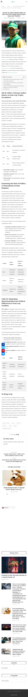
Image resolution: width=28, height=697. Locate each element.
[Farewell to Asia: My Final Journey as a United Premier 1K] (14, 565)
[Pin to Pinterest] (3, 350)
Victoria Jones (11, 18)
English (6, 507)
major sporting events (12, 72)
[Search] (26, 1)
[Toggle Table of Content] (23, 77)
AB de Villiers (6, 423)
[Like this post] (10, 434)
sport (15, 425)
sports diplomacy (7, 428)
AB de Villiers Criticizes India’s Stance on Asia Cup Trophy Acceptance (13, 80)
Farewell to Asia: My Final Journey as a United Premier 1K (14, 576)
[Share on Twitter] (3, 347)
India (10, 425)
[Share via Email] (3, 353)
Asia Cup (18, 423)
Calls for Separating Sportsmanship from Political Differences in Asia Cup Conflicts (13, 86)
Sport (8, 6)
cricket (4, 425)
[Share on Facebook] (3, 344)
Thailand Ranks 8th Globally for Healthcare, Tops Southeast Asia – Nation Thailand (18, 652)
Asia (13, 423)
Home (3, 6)
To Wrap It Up (6, 89)
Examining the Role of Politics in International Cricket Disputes (13, 83)
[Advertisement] (14, 532)
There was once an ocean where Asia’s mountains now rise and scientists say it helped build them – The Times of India (19, 628)
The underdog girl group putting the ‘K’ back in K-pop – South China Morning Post (19, 640)
